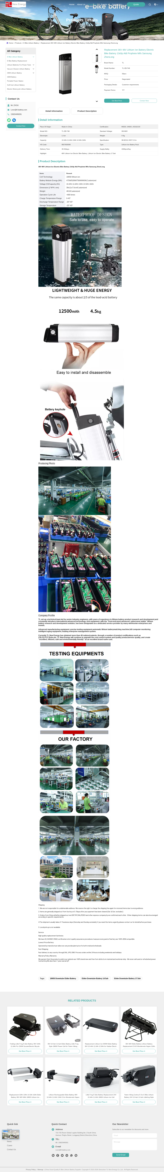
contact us (117, 4)
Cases (9, 1145)
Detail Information (54, 111)
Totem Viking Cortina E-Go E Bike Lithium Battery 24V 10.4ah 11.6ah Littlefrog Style (139, 1096)
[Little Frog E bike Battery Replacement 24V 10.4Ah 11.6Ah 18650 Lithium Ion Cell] (101, 1075)
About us (10, 1133)
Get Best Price (117, 100)
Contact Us (11, 1149)
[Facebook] (57, 1156)
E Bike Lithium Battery (31, 43)
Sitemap (40, 1169)
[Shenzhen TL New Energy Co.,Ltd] (16, 4)
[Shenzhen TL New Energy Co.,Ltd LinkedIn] (66, 1156)
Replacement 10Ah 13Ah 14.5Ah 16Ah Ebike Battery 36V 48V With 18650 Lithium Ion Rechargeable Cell (25, 1096)
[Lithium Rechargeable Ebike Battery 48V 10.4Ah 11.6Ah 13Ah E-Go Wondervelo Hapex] (63, 1075)
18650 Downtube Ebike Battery (63, 978)
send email (120, 1155)
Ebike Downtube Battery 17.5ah (127, 978)
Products (18, 43)
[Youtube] (62, 1156)
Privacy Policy (31, 1169)
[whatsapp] (9, 120)
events (104, 4)
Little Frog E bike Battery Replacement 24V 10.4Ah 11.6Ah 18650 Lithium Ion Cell (101, 1096)
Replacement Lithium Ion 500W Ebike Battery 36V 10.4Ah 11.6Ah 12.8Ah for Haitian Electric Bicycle (101, 1045)
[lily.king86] (76, 1156)
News (9, 1141)
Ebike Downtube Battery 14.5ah (95, 978)
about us (81, 4)
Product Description (87, 111)
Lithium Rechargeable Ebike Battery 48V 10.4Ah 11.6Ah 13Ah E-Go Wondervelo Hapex (63, 1096)
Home (71, 4)
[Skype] (14, 120)
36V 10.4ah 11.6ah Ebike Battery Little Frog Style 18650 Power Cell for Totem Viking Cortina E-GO (63, 1045)
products (92, 4)
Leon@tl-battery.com (19, 110)
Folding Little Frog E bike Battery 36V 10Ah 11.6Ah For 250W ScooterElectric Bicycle (25, 1045)
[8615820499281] (71, 1156)
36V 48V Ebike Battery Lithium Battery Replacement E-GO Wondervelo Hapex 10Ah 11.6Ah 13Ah (139, 1045)
